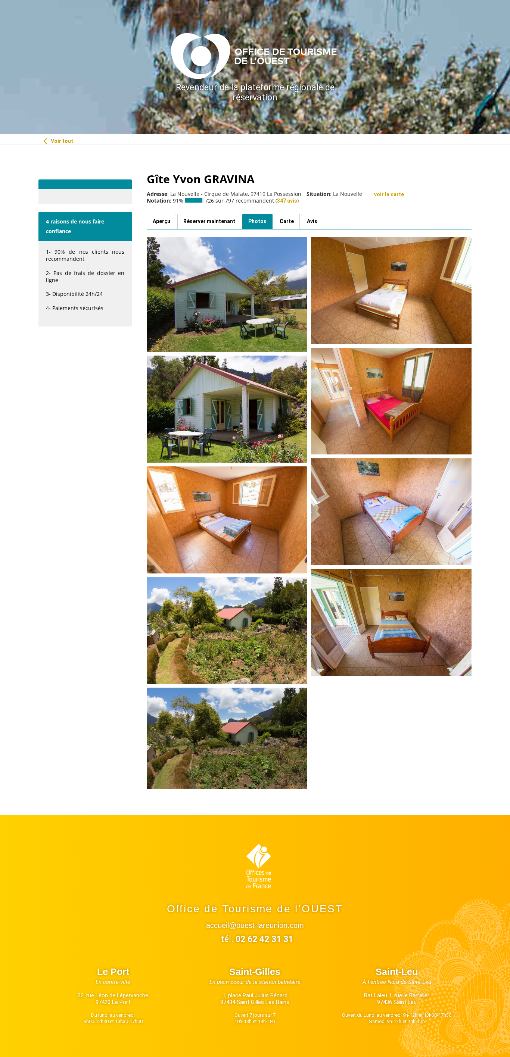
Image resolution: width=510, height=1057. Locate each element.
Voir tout (61, 141)
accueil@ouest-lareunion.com (255, 925)
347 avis (287, 201)
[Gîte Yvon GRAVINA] (227, 294)
